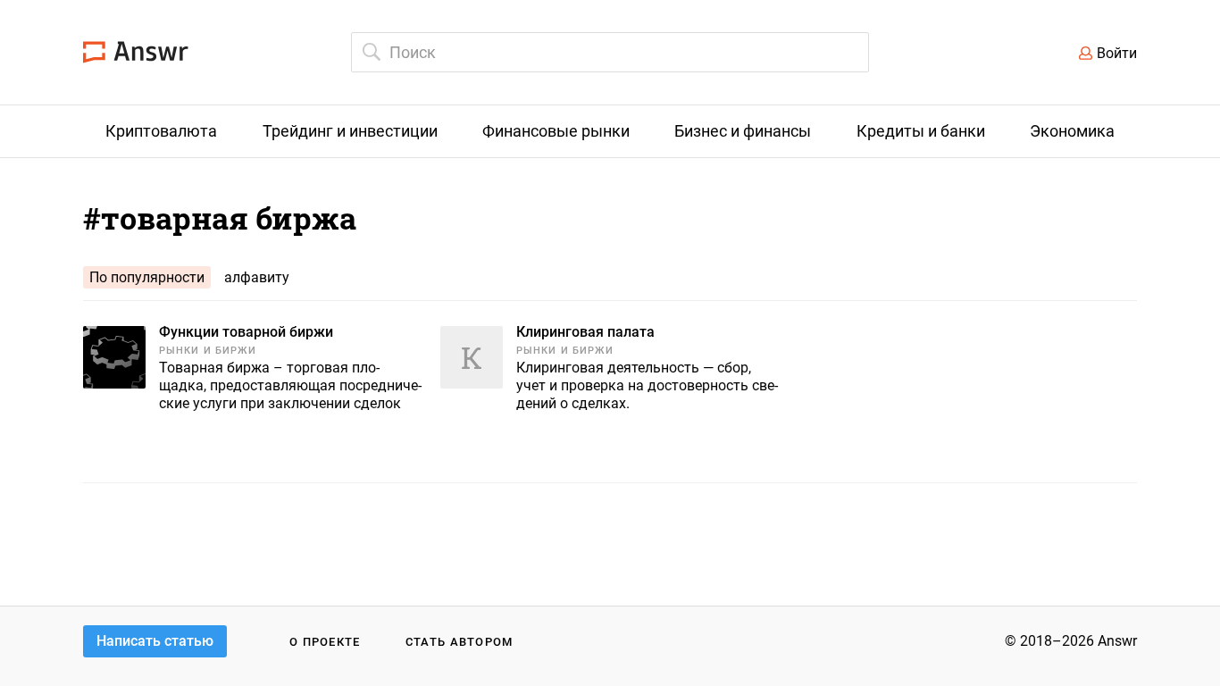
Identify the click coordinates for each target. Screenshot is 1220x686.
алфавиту (256, 277)
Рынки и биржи (207, 350)
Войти (1117, 53)
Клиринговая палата (585, 331)
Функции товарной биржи (246, 331)
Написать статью (154, 640)
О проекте (325, 641)
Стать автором (459, 641)
